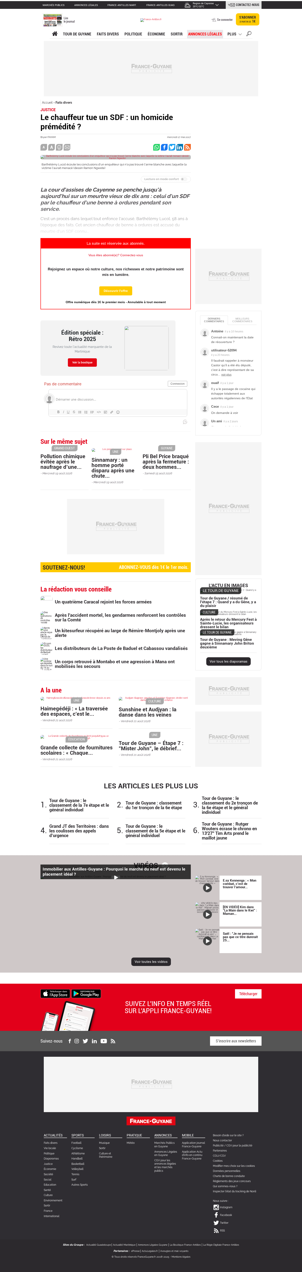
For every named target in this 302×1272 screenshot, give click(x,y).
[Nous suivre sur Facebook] (70, 1041)
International (51, 1216)
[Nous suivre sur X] (85, 1041)
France (48, 1210)
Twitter (224, 1222)
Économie (156, 34)
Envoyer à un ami (67, 147)
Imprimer (59, 147)
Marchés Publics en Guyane (164, 1144)
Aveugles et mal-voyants (174, 1251)
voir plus (226, 374)
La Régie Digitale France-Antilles (221, 1244)
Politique (133, 34)
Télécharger (248, 993)
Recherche (248, 34)
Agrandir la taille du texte (51, 147)
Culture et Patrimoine (105, 1155)
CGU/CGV (219, 1155)
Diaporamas (51, 1158)
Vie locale (50, 1148)
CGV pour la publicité (239, 1145)
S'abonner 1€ (247, 19)
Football (76, 1142)
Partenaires (220, 1150)
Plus (231, 34)
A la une (55, 34)
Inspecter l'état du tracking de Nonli (234, 1191)
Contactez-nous (247, 5)
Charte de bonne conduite (229, 1176)
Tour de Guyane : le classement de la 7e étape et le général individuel (79, 805)
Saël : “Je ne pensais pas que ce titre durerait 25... (240, 937)
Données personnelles (226, 1171)
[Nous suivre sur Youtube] (104, 1041)
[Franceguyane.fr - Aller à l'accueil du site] (151, 20)
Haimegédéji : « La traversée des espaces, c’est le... (74, 711)
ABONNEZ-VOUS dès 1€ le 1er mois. (116, 567)
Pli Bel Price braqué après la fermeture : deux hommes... (166, 461)
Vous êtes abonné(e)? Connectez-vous (115, 255)
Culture (48, 1195)
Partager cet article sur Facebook (164, 147)
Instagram (226, 1207)
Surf (73, 1179)
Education (50, 1184)
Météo (131, 1142)
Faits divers (63, 102)
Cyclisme (77, 1148)
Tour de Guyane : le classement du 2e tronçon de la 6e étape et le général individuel (230, 805)
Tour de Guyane (77, 34)
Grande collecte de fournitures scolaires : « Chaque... (76, 750)
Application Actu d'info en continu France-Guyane (192, 1155)
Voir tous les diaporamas (228, 661)
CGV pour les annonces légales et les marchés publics (165, 1165)
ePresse (135, 1251)
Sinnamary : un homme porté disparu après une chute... (113, 468)
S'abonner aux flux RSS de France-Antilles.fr (187, 147)
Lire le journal (69, 19)
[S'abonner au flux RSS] (113, 1041)
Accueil (47, 102)
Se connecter (225, 19)
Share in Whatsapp (156, 147)
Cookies (218, 1160)
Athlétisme (78, 1153)
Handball (76, 1158)
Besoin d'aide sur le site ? (228, 1135)
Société (48, 1174)
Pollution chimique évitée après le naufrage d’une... (62, 461)
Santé (47, 1190)
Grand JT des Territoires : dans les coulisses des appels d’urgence (79, 831)
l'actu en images (228, 585)
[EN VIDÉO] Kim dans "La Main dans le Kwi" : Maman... (240, 910)
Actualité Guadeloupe (98, 1244)
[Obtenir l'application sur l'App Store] (55, 993)
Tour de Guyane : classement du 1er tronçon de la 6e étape (154, 805)
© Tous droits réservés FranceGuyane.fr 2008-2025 (140, 1256)
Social (47, 1179)
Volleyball (77, 1169)
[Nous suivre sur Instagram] (77, 1041)
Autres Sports (79, 1184)
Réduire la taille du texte (43, 147)
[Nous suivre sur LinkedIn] (94, 1041)
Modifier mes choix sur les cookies (234, 1165)
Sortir (177, 34)
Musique (104, 1142)
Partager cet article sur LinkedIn (179, 147)
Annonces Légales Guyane (152, 1244)
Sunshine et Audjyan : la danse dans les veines (147, 712)
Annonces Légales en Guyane (165, 1153)
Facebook (226, 1215)
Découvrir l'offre (116, 291)
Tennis (75, 1174)
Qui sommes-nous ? (225, 1186)
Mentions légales (181, 1256)
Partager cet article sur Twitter (172, 147)
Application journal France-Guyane (193, 1144)
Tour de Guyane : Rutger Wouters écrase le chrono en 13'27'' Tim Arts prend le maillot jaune (229, 831)
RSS (222, 1230)
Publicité (218, 1145)
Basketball (77, 1163)
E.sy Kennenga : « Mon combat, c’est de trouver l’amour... (239, 883)
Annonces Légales (205, 34)
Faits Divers (108, 34)
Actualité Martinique (124, 1244)
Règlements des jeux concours (232, 1181)
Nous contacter (222, 1140)
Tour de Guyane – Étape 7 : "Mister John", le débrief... (151, 746)
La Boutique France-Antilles (185, 1244)
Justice (48, 1163)
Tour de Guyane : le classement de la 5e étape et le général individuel (155, 831)
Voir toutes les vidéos (151, 962)
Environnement (53, 1200)
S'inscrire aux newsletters (236, 1041)
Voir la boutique (82, 362)
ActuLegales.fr (150, 1251)
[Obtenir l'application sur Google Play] (86, 993)
